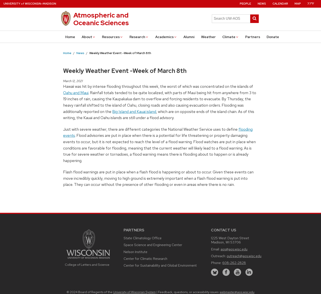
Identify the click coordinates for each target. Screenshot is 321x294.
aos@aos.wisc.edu (234, 249)
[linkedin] (249, 272)
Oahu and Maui (75, 92)
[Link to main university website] (88, 259)
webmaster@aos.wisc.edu (237, 292)
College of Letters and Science (87, 264)
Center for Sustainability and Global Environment (160, 265)
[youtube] (237, 272)
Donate (273, 37)
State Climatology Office (143, 238)
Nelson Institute (135, 252)
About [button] (87, 37)
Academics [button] (164, 37)
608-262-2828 (234, 263)
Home (70, 37)
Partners (252, 37)
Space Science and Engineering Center (153, 245)
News (262, 3)
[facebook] (226, 272)
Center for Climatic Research (145, 258)
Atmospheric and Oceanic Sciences (101, 19)
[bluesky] (214, 272)
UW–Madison (29, 3)
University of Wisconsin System (134, 292)
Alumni (189, 37)
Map (298, 3)
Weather (208, 37)
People (245, 3)
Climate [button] (228, 37)
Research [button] (137, 37)
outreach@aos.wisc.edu (244, 256)
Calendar (280, 3)
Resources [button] (111, 37)
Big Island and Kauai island (134, 111)
